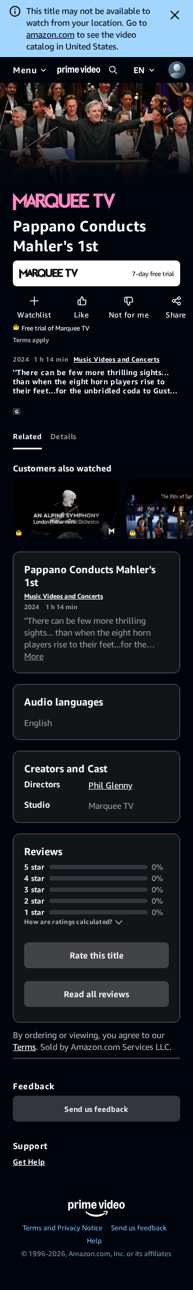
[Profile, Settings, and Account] (177, 70)
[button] (73, 922)
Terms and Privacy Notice (62, 1227)
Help (94, 1240)
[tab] (27, 436)
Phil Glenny (110, 785)
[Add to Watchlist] (34, 300)
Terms (24, 1046)
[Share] (176, 300)
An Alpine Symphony (66, 508)
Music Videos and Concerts (116, 359)
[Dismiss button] (175, 15)
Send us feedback (139, 1227)
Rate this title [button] (97, 955)
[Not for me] (128, 300)
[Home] (78, 70)
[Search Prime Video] (113, 70)
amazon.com (50, 34)
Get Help (29, 1161)
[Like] (81, 300)
